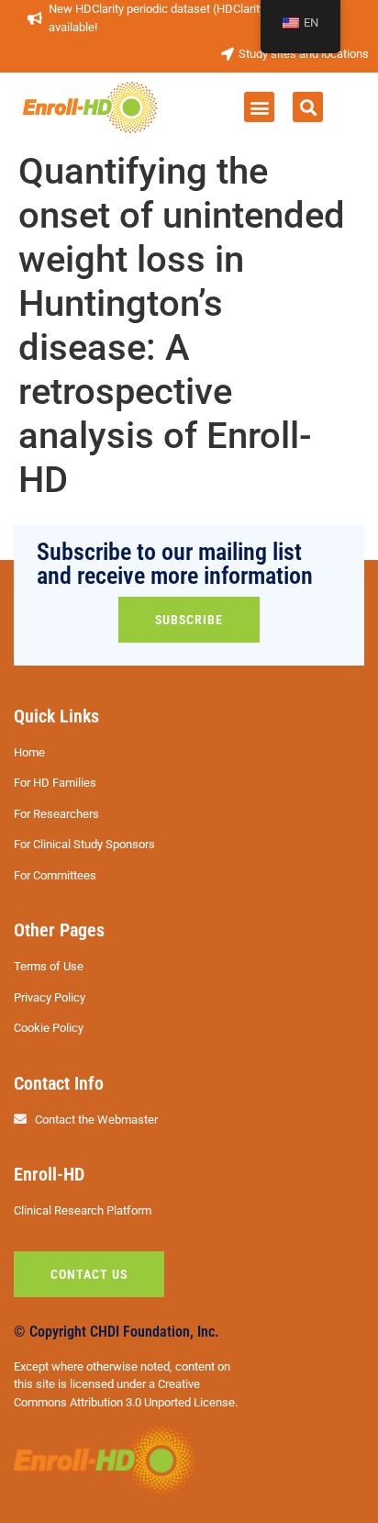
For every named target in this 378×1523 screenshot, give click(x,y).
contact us (89, 1274)
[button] (259, 107)
